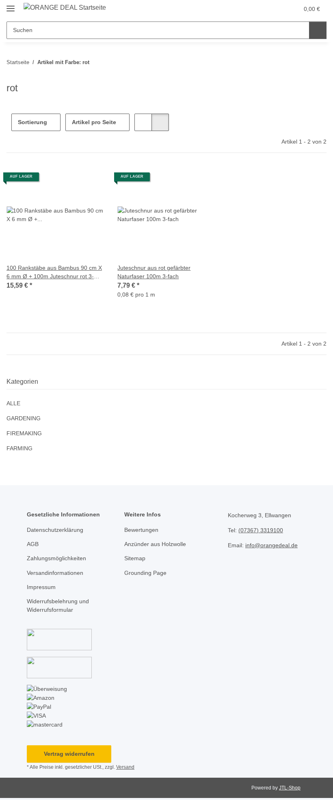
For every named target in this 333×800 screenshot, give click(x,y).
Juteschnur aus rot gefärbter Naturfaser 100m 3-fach (153, 272)
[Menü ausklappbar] (10, 5)
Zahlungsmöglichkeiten (56, 558)
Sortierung (32, 122)
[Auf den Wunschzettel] (90, 180)
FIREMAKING (24, 433)
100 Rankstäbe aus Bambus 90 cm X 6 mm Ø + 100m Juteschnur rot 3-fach (54, 273)
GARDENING (23, 418)
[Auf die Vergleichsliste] (69, 180)
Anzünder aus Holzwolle (155, 544)
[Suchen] (318, 30)
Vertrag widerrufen (69, 754)
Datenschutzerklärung (55, 530)
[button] (260, 9)
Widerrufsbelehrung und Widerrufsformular (58, 605)
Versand (125, 767)
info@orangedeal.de (271, 545)
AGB (33, 544)
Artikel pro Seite (94, 122)
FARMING (19, 448)
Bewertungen (141, 530)
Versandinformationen (55, 573)
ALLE (13, 403)
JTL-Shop (290, 788)
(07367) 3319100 (260, 530)
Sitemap (134, 558)
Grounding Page (145, 573)
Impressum (41, 587)
